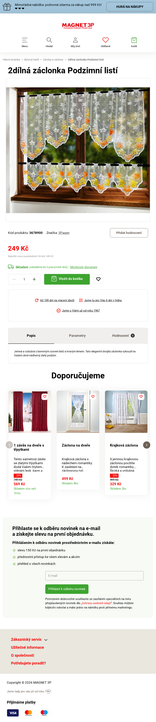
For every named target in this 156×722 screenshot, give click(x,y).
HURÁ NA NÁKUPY (129, 7)
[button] (9, 445)
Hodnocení (122, 336)
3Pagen (63, 233)
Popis (31, 336)
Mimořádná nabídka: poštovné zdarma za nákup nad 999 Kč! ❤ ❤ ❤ (58, 6)
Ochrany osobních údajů (96, 603)
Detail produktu (46, 492)
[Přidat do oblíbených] (98, 279)
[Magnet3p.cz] (78, 27)
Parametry (77, 336)
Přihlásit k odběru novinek (66, 589)
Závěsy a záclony (53, 59)
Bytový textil (31, 59)
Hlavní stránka (11, 59)
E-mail (52, 576)
